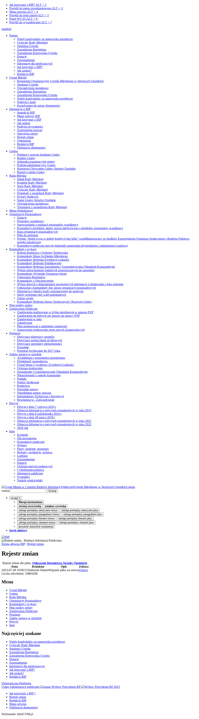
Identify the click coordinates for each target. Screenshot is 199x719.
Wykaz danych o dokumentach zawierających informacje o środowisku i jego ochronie (70, 284)
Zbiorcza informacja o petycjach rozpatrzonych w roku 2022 (54, 424)
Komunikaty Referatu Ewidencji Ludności (43, 259)
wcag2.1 (15, 498)
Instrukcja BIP (26, 112)
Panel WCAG (23, 18)
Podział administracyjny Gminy (36, 165)
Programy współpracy (30, 221)
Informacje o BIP (20, 109)
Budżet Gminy (26, 158)
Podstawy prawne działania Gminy (38, 154)
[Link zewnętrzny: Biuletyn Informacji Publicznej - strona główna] (6, 537)
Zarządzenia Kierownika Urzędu (37, 53)
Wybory (22, 445)
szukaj (5, 490)
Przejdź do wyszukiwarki (30, 22)
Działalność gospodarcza (32, 361)
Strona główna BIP (13, 544)
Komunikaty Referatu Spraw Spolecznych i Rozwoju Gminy (54, 301)
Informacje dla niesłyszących (34, 63)
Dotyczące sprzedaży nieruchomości (39, 343)
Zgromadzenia (26, 60)
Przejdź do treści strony (29, 15)
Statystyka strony (27, 133)
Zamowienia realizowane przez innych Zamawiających (51, 329)
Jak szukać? (24, 70)
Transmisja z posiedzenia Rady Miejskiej (42, 207)
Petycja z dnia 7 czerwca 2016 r (36, 406)
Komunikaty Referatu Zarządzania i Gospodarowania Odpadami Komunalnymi (66, 266)
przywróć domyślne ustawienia (36, 526)
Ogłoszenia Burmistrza (31, 277)
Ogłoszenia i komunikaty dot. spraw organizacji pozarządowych (56, 287)
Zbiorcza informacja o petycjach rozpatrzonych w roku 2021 (54, 420)
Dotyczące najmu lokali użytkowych (39, 340)
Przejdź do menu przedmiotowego (36, 8)
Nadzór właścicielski (30, 480)
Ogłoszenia (24, 140)
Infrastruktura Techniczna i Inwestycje (40, 396)
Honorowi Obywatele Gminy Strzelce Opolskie (46, 168)
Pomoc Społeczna (28, 382)
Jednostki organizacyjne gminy (36, 161)
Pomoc (13, 35)
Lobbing (22, 455)
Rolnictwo (23, 385)
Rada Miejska (17, 175)
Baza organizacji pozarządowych (37, 231)
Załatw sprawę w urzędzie (25, 354)
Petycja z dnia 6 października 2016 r (39, 413)
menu (131, 487)
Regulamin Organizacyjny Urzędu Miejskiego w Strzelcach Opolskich (60, 81)
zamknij (6, 29)
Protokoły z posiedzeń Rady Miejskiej (40, 193)
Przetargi (14, 333)
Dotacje (22, 56)
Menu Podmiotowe (21, 210)
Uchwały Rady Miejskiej (32, 42)
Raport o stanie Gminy (31, 172)
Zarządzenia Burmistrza (31, 49)
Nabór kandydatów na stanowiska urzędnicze (45, 39)
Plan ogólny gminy (21, 305)
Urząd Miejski (18, 77)
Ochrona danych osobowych (34, 466)
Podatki (21, 378)
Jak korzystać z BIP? (27, 4)
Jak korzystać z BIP (29, 119)
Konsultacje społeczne (31, 441)
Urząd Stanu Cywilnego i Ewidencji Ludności (45, 364)
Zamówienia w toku (29, 319)
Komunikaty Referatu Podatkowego (39, 263)
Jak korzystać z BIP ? (22, 693)
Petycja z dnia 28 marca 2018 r (36, 417)
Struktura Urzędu (27, 46)
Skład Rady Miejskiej (30, 179)
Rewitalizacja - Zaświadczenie (35, 399)
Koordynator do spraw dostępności (38, 105)
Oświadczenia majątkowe (33, 88)
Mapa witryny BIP (28, 116)
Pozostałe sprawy (27, 389)
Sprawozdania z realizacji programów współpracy (47, 224)
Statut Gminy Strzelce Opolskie (36, 200)
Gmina (13, 151)
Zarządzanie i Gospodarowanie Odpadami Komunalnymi (52, 371)
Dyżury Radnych (27, 196)
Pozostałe (23, 347)
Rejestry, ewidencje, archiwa (34, 452)
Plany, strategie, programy (33, 448)
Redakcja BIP (25, 74)
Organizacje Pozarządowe (25, 214)
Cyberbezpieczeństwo (30, 469)
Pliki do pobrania (27, 235)
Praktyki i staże (26, 102)
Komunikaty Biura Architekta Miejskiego (42, 256)
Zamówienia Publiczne (23, 308)
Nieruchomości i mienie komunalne (39, 375)
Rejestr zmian (25, 137)
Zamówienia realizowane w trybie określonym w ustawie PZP (55, 312)
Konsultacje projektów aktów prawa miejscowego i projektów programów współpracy (70, 228)
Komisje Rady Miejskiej (32, 182)
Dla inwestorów (27, 438)
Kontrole (22, 434)
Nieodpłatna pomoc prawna (34, 392)
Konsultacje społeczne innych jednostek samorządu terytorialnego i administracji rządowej (72, 245)
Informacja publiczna (30, 473)
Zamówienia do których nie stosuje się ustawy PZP (48, 315)
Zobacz (83, 570)
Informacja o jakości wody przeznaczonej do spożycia (50, 291)
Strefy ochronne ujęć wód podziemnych (41, 294)
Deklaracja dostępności (31, 147)
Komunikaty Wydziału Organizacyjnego (42, 273)
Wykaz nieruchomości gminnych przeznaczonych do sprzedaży (56, 270)
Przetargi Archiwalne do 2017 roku (38, 350)
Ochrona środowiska (30, 368)
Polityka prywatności (30, 126)
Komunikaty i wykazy (23, 249)
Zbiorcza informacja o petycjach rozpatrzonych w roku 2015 (54, 410)
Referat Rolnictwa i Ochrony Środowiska (42, 252)
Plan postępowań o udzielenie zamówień (42, 326)
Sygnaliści (23, 476)
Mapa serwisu (23, 11)
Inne (12, 431)
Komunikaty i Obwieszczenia (35, 280)
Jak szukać (23, 123)
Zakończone (24, 322)
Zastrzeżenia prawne (29, 130)
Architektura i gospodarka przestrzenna (41, 357)
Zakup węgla (25, 298)
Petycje (13, 403)
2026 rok (22, 427)
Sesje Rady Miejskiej (30, 186)
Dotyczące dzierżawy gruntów (36, 336)
